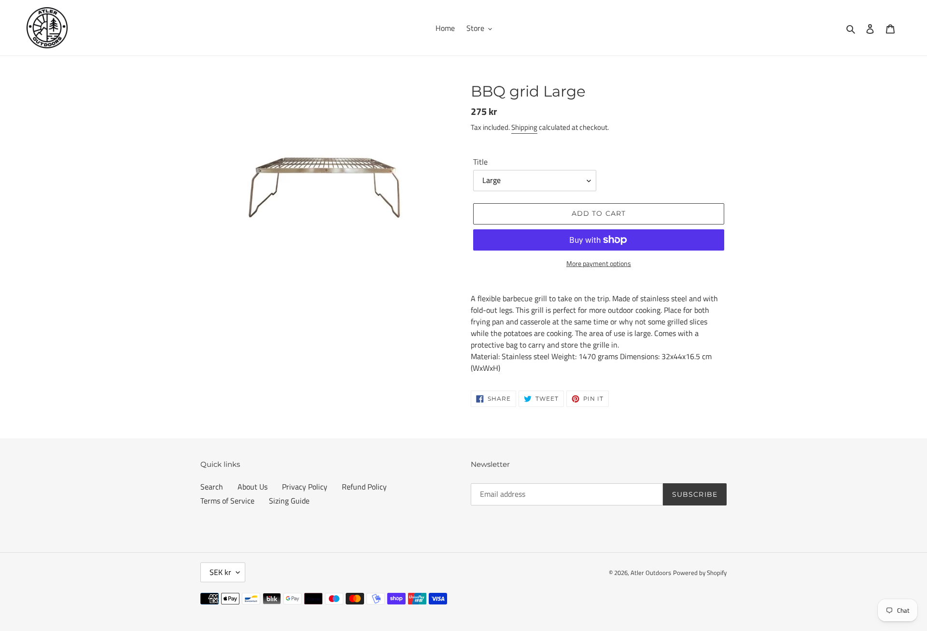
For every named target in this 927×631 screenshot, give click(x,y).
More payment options (598, 263)
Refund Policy (364, 486)
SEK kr (220, 572)
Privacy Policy (304, 486)
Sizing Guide (289, 500)
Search (211, 486)
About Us (252, 486)
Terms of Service (227, 500)
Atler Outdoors (651, 572)
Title (480, 162)
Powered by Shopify (700, 572)
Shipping (524, 127)
